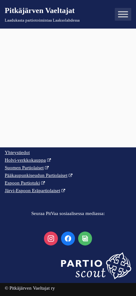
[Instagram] (50, 238)
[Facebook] (68, 238)
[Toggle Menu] (123, 14)
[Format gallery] (85, 238)
